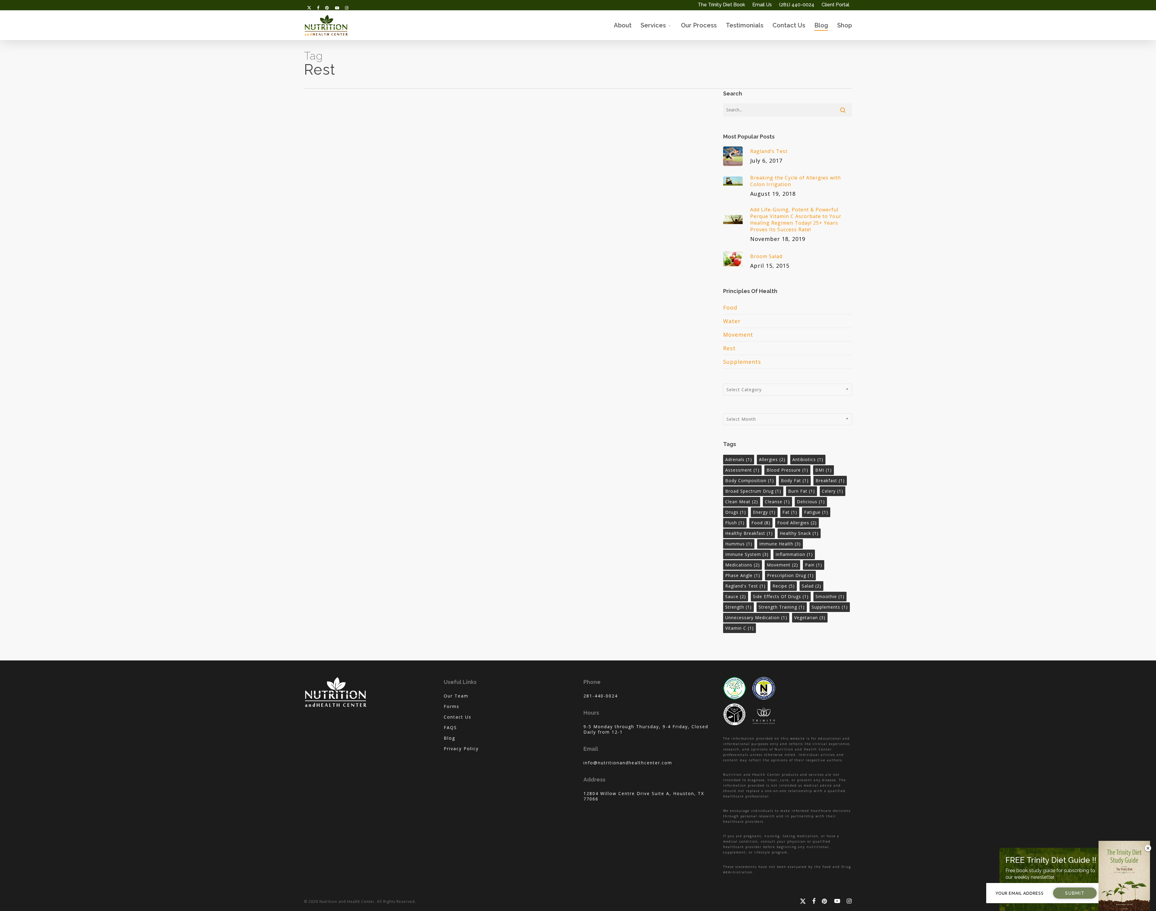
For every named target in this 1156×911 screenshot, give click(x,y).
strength (738, 607)
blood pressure (787, 470)
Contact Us (457, 717)
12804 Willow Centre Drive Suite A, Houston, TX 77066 (643, 796)
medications (742, 565)
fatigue (816, 512)
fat (789, 512)
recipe (783, 586)
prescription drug (790, 575)
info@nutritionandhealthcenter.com (627, 763)
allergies (772, 459)
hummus (738, 544)
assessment (742, 470)
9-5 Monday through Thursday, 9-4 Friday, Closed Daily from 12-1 (645, 729)
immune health (780, 544)
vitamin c (739, 628)
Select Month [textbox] (741, 419)
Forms (451, 706)
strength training (782, 607)
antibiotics (807, 459)
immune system (747, 554)
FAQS (450, 727)
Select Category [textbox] (744, 389)
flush (734, 523)
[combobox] (787, 390)
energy (764, 512)
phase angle (742, 575)
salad (811, 586)
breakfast (830, 480)
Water (732, 321)
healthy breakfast (749, 533)
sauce (735, 596)
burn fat (801, 491)
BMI (823, 470)
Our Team (456, 696)
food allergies (797, 523)
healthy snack (799, 533)
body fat (795, 480)
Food (730, 307)
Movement (738, 334)
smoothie (830, 596)
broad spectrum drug (753, 491)
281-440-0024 (600, 696)
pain (813, 565)
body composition (749, 480)
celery (832, 491)
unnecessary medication (756, 617)
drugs (735, 512)
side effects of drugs (781, 596)
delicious (811, 501)
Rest (729, 348)
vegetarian (809, 617)
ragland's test (745, 586)
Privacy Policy (461, 748)
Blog (449, 738)
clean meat (741, 501)
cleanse (777, 501)
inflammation (794, 554)
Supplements (742, 361)
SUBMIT (1075, 893)
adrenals (738, 459)
